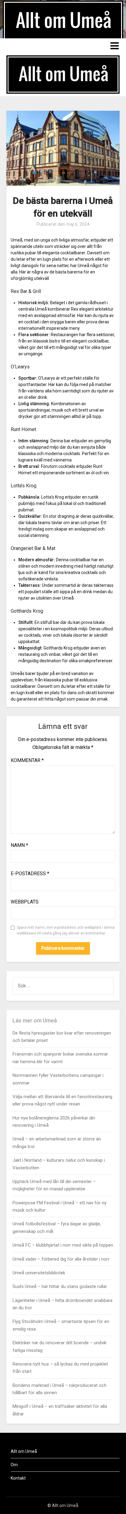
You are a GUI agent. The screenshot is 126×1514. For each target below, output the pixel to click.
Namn (19, 845)
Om (14, 1464)
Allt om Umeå (24, 1451)
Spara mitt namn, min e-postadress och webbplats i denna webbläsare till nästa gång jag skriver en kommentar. (66, 930)
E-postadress (30, 873)
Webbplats (25, 902)
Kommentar (27, 760)
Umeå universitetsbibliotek (39, 1273)
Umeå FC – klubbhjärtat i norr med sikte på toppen (63, 1245)
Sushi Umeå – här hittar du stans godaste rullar (60, 1286)
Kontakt (18, 1478)
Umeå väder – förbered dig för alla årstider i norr (61, 1259)
